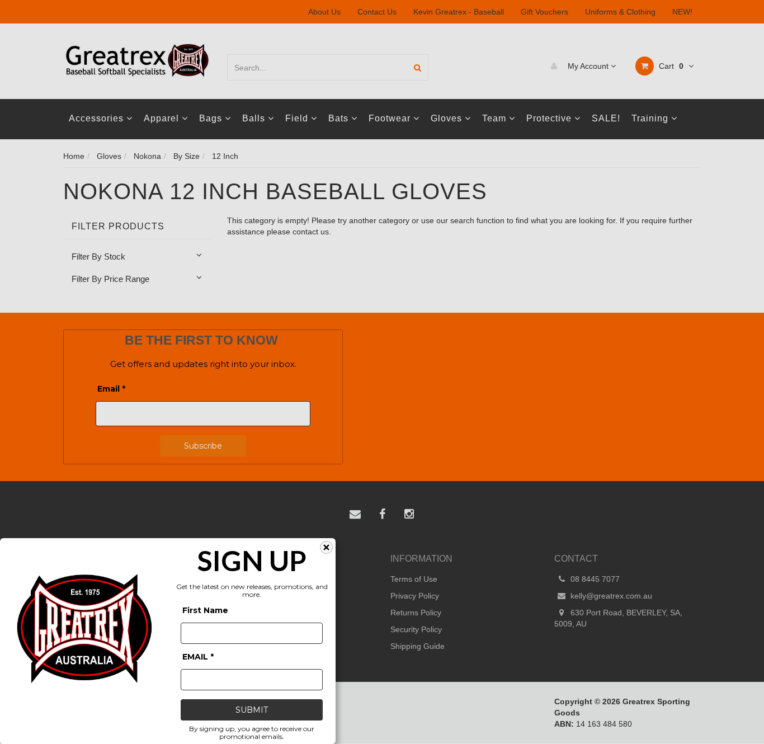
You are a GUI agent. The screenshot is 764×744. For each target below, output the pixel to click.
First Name (205, 610)
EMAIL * (198, 657)
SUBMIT (251, 710)
